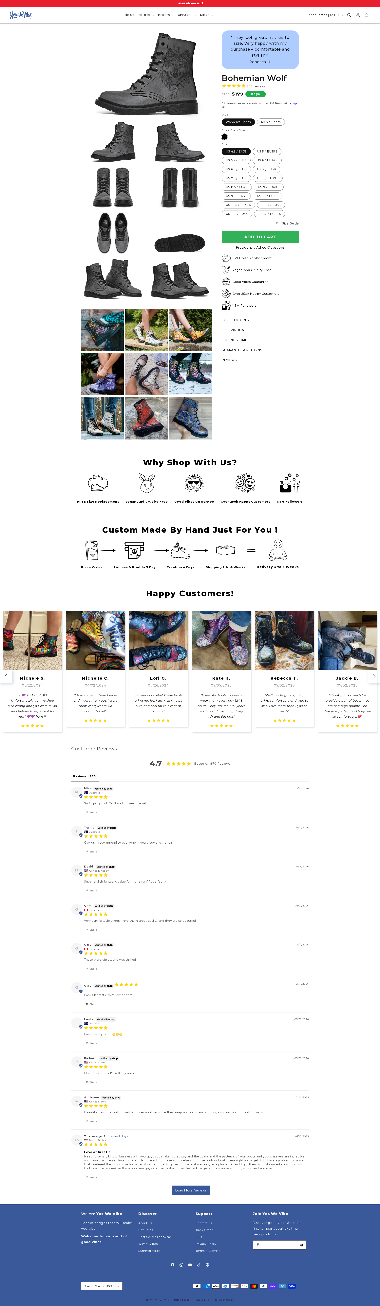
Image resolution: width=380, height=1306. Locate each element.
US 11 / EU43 (271, 205)
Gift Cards (145, 1230)
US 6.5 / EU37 (236, 169)
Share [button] (93, 812)
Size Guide (290, 223)
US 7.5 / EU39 (236, 178)
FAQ (199, 1237)
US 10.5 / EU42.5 (238, 205)
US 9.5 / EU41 (236, 196)
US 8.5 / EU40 (237, 187)
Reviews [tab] (79, 776)
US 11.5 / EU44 (237, 214)
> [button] (191, 1190)
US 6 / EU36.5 (267, 160)
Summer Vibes (149, 1251)
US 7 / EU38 (266, 169)
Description (233, 330)
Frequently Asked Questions (260, 247)
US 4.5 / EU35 (236, 151)
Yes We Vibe (162, 1300)
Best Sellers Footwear (154, 1237)
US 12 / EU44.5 (269, 214)
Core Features (235, 320)
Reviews (229, 360)
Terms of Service (208, 1251)
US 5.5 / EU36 (236, 160)
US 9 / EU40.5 (268, 187)
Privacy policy (203, 1299)
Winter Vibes (148, 1244)
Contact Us (204, 1223)
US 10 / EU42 (267, 196)
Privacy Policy (206, 1244)
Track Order (204, 1230)
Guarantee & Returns (242, 350)
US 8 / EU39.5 (267, 178)
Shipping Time (234, 340)
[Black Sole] (224, 137)
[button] (146, 15)
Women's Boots (238, 122)
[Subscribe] (301, 1245)
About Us (145, 1223)
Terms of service (224, 1299)
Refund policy (182, 1299)
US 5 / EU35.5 (267, 151)
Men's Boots (271, 122)
